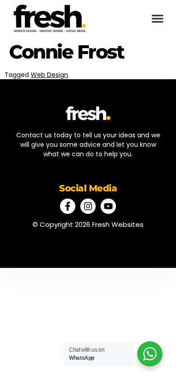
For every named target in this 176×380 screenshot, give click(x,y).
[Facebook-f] (68, 206)
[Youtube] (108, 206)
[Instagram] (88, 206)
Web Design (49, 74)
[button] (157, 18)
